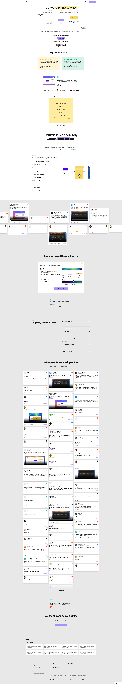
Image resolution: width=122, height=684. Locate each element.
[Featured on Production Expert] (57, 90)
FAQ (82, 1)
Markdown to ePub (82, 678)
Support (54, 663)
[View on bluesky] (27, 214)
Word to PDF (82, 676)
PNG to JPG (72, 679)
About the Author (55, 670)
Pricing (56, 1)
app (71, 31)
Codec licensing (70, 666)
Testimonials (72, 1)
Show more (52, 209)
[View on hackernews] (72, 542)
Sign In (78, 1)
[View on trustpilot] (46, 372)
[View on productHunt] (46, 427)
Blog (53, 666)
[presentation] (48, 22)
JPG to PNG (72, 678)
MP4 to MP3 (62, 678)
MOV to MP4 (52, 679)
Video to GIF (52, 678)
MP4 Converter (52, 676)
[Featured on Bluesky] (60, 90)
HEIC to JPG (72, 680)
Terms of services (71, 663)
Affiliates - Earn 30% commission (58, 668)
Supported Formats (56, 667)
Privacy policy (70, 664)
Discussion (51, 1)
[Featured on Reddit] (53, 90)
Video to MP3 (62, 679)
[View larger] (54, 77)
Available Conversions (64, 1)
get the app (61, 38)
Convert (60, 20)
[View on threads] (67, 204)
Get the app (93, 1)
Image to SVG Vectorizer (72, 676)
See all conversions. (52, 272)
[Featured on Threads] (48, 90)
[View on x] (46, 576)
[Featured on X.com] (71, 90)
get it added (66, 149)
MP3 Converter (62, 676)
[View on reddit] (6, 217)
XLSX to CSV (82, 679)
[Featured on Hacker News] (65, 90)
